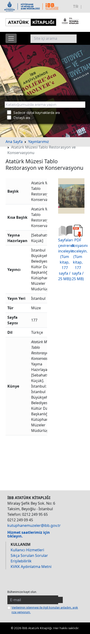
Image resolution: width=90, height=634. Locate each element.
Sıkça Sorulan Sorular (29, 555)
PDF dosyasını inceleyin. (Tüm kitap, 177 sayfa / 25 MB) (79, 259)
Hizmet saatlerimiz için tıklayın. (28, 534)
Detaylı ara (20, 118)
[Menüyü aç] (11, 38)
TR (75, 6)
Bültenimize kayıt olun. (22, 592)
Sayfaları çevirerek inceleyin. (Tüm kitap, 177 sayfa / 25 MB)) (66, 259)
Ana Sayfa (14, 141)
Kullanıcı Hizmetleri (27, 549)
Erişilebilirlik (21, 561)
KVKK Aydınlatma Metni (31, 566)
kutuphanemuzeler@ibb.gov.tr (34, 525)
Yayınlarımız (38, 141)
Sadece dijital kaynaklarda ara (35, 113)
